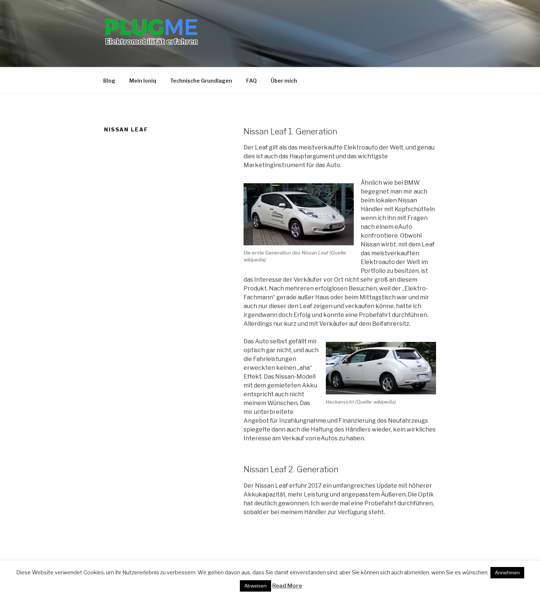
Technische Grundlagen (201, 80)
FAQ (251, 80)
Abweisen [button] (255, 586)
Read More (287, 585)
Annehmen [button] (507, 572)
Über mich (284, 80)
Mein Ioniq (142, 80)
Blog (109, 80)
